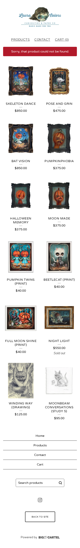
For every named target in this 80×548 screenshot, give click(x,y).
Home (40, 436)
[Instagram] (40, 500)
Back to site (40, 516)
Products (20, 39)
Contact (42, 39)
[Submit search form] (60, 482)
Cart (40, 464)
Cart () (62, 39)
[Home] (40, 17)
